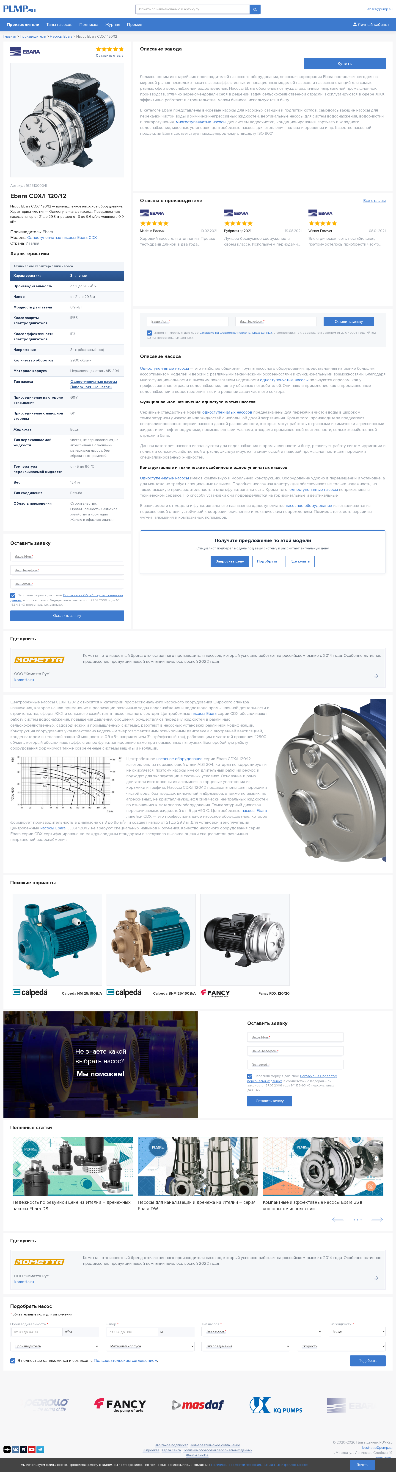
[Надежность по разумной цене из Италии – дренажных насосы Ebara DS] (73, 1166)
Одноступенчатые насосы (93, 381)
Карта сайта (171, 1450)
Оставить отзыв (110, 55)
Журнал (112, 24)
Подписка (88, 24)
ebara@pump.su (380, 9)
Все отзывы (374, 200)
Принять (362, 1464)
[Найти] (255, 9)
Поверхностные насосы (91, 387)
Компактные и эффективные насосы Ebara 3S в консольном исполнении (313, 1205)
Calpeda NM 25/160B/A (82, 993)
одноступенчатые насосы (284, 379)
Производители (23, 24)
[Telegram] (40, 1452)
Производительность (28, 1324)
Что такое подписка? (171, 1445)
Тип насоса (210, 1324)
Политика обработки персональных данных (217, 1450)
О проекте (151, 1450)
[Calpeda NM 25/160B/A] (57, 940)
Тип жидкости (340, 1324)
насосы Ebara (204, 713)
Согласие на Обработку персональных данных (236, 333)
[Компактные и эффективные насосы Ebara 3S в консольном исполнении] (323, 1166)
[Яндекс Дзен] (7, 1452)
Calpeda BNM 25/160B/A (174, 993)
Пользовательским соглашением (125, 1360)
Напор (111, 1324)
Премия (134, 24)
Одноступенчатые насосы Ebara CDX (62, 237)
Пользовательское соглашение (215, 1445)
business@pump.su (377, 1447)
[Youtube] (32, 1452)
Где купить (300, 561)
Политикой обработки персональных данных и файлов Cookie (259, 1465)
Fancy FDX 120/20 (274, 993)
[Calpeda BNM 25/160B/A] (151, 940)
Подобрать (267, 561)
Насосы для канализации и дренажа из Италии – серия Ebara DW (197, 1205)
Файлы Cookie (197, 1455)
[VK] (15, 1452)
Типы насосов (59, 24)
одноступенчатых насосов (227, 412)
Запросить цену (230, 561)
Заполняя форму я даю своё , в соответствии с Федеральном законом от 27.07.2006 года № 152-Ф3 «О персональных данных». (66, 600)
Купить (345, 63)
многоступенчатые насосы (201, 121)
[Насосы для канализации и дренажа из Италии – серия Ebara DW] (198, 1166)
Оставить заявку (270, 1101)
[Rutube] (23, 1452)
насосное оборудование (309, 505)
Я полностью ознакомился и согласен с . (88, 1360)
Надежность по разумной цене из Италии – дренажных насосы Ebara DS (72, 1205)
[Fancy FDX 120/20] (245, 940)
